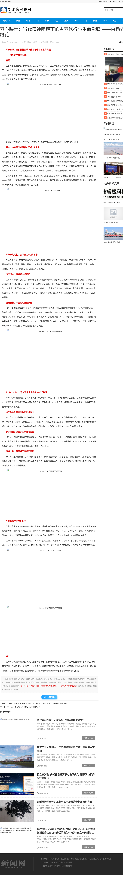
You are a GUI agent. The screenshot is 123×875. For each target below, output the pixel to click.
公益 (105, 21)
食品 (114, 21)
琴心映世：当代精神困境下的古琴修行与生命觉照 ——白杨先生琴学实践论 (48, 686)
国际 (18, 21)
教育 (95, 21)
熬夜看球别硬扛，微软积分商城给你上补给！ (61, 720)
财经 (37, 21)
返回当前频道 (49, 697)
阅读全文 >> (88, 738)
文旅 (85, 21)
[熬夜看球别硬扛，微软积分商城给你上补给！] (15, 719)
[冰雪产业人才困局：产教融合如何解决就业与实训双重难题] (17, 756)
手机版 (99, 1)
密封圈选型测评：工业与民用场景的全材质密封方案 (64, 802)
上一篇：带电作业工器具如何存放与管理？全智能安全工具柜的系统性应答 (37, 703)
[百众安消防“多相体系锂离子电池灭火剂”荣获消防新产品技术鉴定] (17, 784)
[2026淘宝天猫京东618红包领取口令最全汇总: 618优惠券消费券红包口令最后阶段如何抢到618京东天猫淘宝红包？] (17, 830)
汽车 (76, 21)
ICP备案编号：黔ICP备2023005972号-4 (58, 866)
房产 (66, 21)
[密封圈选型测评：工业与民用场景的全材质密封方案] (17, 811)
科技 (47, 21)
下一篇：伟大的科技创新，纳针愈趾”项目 (23, 707)
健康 (57, 21)
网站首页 (7, 21)
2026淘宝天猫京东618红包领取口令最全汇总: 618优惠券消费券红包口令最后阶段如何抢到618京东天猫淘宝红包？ (66, 833)
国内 (28, 21)
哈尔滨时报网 (13, 864)
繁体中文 (106, 1)
